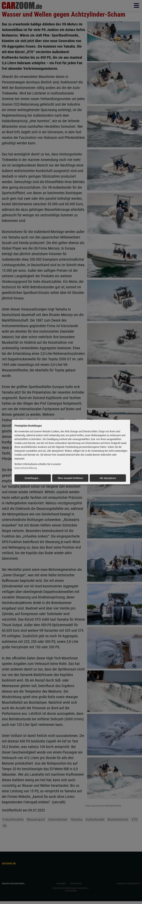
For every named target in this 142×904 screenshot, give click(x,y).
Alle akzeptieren (107, 478)
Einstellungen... (33, 478)
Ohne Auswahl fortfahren (70, 478)
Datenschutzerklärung (25, 467)
